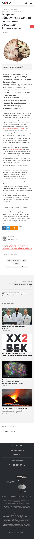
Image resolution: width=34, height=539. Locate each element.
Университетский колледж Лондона (17, 267)
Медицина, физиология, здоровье (11, 11)
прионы (17, 263)
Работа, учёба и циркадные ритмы (14, 294)
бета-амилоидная (16, 149)
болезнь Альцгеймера (14, 260)
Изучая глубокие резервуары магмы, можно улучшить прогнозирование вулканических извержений (14, 410)
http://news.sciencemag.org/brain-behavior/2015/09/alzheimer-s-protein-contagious (16, 246)
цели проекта (17, 446)
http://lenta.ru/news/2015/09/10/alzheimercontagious (17, 249)
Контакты (16, 454)
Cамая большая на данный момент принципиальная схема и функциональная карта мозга (14, 381)
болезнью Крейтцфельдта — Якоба (14, 128)
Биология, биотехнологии (9, 9)
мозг (24, 260)
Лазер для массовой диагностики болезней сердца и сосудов (20, 284)
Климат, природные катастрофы (11, 404)
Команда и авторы (17, 450)
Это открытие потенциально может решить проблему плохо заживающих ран (17, 354)
